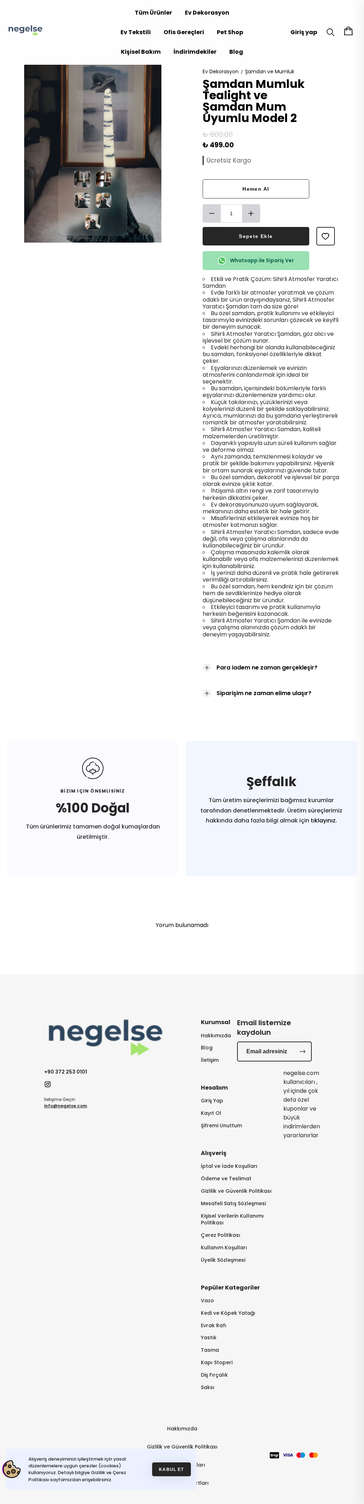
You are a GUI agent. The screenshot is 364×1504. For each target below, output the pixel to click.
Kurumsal (215, 1022)
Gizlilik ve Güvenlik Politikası (236, 1191)
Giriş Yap (212, 1100)
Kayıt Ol (211, 1113)
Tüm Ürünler (153, 13)
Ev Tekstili (136, 32)
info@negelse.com (65, 1106)
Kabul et (171, 1469)
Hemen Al (255, 189)
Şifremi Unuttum (221, 1125)
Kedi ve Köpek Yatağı (228, 1313)
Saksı (207, 1387)
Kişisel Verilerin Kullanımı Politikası (232, 1219)
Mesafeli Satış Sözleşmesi (233, 1203)
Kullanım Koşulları (224, 1247)
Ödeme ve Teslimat (226, 1178)
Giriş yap (303, 32)
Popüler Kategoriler (230, 1287)
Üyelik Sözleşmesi (223, 1260)
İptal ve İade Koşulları (229, 1166)
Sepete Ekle (256, 236)
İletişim (210, 1060)
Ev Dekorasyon (207, 13)
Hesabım (214, 1088)
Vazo (207, 1300)
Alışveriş (213, 1153)
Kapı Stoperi (216, 1362)
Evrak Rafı (213, 1325)
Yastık (208, 1337)
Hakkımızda (216, 1035)
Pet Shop (230, 32)
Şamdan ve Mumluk (269, 71)
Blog (236, 52)
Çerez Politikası (220, 1235)
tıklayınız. (323, 820)
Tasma (210, 1350)
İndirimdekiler (194, 52)
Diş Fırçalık (214, 1375)
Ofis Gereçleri (184, 32)
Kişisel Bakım (141, 52)
